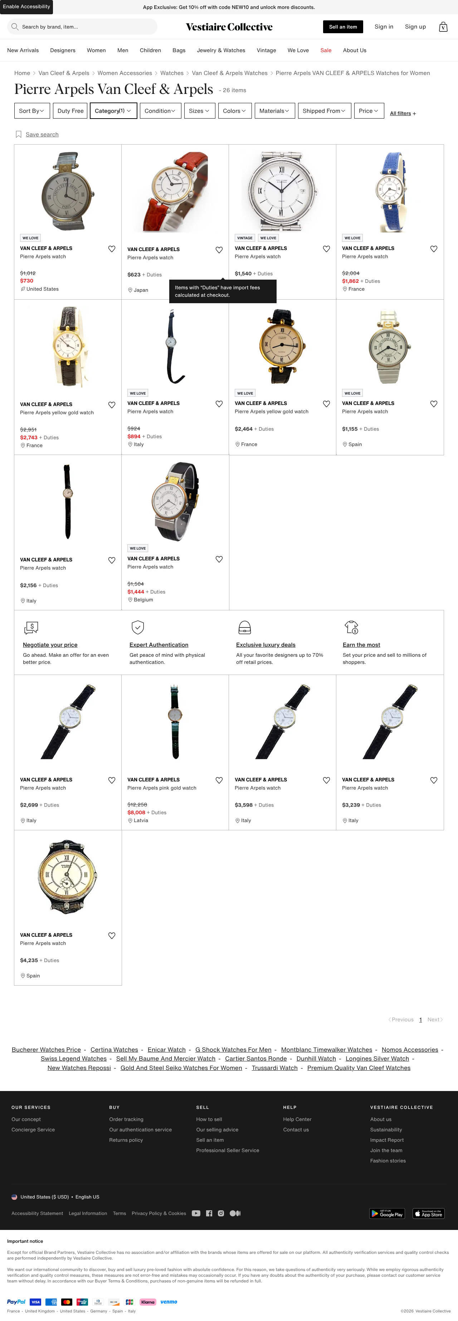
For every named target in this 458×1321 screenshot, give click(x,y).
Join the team (386, 1150)
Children (150, 50)
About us (380, 1119)
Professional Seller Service (227, 1150)
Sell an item (343, 26)
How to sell (209, 1119)
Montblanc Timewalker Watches (326, 1049)
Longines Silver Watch (377, 1058)
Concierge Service (33, 1130)
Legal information (88, 1213)
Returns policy (126, 1140)
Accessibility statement (37, 1213)
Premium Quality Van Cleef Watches (358, 1068)
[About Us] (372, 50)
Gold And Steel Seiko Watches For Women (181, 1068)
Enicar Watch (167, 1049)
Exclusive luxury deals (266, 644)
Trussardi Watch (275, 1068)
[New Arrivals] (44, 50)
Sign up (415, 26)
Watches (172, 73)
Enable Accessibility (26, 6)
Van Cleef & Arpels (63, 73)
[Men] (134, 50)
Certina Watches (114, 1049)
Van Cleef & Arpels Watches (230, 73)
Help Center (297, 1119)
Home (22, 73)
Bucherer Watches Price (46, 1049)
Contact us (296, 1130)
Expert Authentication (159, 644)
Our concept (26, 1119)
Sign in (384, 26)
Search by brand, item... (50, 26)
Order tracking (126, 1119)
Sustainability (386, 1130)
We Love (298, 50)
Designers (62, 50)
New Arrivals (23, 50)
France (13, 1311)
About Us (354, 50)
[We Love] (315, 50)
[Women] (111, 50)
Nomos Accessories (410, 1049)
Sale (326, 50)
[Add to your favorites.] (111, 249)
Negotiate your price (50, 644)
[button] (443, 27)
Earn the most (361, 644)
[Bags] (191, 50)
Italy (132, 1311)
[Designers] (81, 50)
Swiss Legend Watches (74, 1058)
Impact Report (387, 1140)
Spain (117, 1311)
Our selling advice (217, 1130)
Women (96, 50)
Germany (98, 1311)
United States (73, 1311)
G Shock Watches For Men (233, 1049)
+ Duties (152, 274)
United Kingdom (40, 1311)
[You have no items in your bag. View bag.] (443, 27)
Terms (119, 1213)
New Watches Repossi (79, 1068)
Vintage (266, 50)
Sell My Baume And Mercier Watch (166, 1058)
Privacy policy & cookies (159, 1213)
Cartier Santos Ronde (256, 1058)
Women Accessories (125, 73)
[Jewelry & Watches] (251, 50)
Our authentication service (140, 1130)
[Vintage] (282, 50)
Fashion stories (388, 1161)
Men (122, 50)
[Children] (167, 50)
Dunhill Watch (316, 1058)
